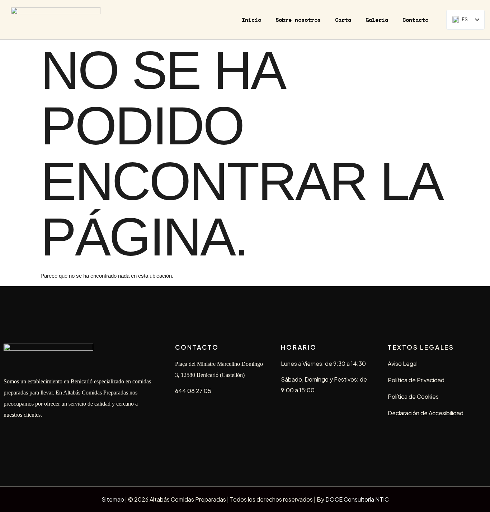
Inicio (251, 20)
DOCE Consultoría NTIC (357, 499)
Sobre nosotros (298, 20)
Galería (377, 20)
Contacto (415, 20)
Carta (343, 20)
